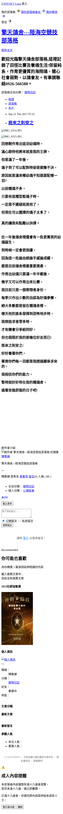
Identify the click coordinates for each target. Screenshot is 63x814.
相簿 (11, 99)
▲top (4, 496)
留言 (31, 476)
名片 (11, 107)
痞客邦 (24, 476)
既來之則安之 (21, 123)
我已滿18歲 (8, 807)
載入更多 (7, 503)
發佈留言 (7, 525)
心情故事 (28, 490)
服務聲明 (37, 760)
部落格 (12, 103)
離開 (20, 807)
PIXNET (16, 757)
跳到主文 (7, 50)
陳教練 (5, 456)
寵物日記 (30, 92)
